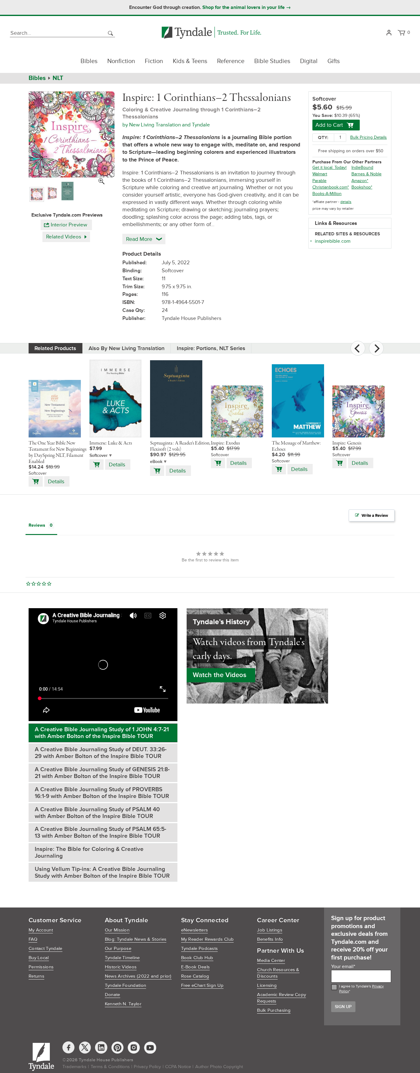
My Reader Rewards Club (207, 939)
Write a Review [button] (375, 515)
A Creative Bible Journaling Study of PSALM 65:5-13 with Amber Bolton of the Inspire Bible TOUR (100, 833)
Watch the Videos (219, 675)
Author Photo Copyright (219, 1067)
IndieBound (362, 167)
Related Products (55, 348)
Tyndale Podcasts (199, 948)
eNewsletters (194, 930)
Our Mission (117, 930)
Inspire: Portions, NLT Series (211, 348)
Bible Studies (272, 61)
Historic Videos (121, 967)
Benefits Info (270, 939)
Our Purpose (118, 948)
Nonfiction (121, 61)
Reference (230, 61)
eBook (156, 461)
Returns (36, 976)
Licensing (267, 985)
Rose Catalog (195, 976)
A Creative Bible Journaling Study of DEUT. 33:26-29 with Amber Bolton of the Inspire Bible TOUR (101, 753)
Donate (112, 995)
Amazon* (359, 180)
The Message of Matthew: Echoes (296, 446)
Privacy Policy (147, 1067)
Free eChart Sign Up (202, 985)
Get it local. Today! (329, 167)
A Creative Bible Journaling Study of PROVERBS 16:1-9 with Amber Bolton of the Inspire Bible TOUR (102, 793)
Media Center (271, 960)
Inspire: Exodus (225, 443)
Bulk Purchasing (274, 1010)
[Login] (388, 33)
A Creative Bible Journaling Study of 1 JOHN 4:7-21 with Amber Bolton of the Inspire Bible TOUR (102, 733)
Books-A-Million (327, 193)
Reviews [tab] (37, 525)
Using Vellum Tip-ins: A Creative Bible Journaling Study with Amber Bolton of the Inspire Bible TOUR (102, 873)
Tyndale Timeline (122, 958)
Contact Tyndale (45, 948)
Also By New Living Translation (126, 348)
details (345, 202)
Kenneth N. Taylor (123, 1004)
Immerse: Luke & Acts (110, 443)
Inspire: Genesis (346, 443)
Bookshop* (361, 187)
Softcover (98, 455)
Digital (309, 61)
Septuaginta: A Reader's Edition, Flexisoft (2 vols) (180, 446)
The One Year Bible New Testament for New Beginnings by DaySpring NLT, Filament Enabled (57, 452)
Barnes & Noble (366, 174)
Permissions (41, 967)
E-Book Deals (195, 967)
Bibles (89, 61)
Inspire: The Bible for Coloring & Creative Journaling (89, 853)
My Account (41, 930)
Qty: (323, 138)
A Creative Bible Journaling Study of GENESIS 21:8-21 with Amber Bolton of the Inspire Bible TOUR (102, 773)
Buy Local (39, 958)
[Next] (376, 348)
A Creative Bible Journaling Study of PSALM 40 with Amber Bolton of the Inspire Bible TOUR (97, 813)
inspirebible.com (333, 241)
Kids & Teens (190, 61)
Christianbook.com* (330, 187)
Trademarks (74, 1067)
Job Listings (269, 930)
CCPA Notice (178, 1067)
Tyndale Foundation (125, 985)
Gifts (333, 61)
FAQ (33, 939)
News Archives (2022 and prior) (138, 976)
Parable (319, 180)
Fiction (154, 61)
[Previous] (358, 348)
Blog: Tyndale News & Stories (135, 939)
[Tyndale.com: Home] (211, 33)
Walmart (319, 174)
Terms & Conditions (110, 1067)
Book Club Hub (197, 958)
